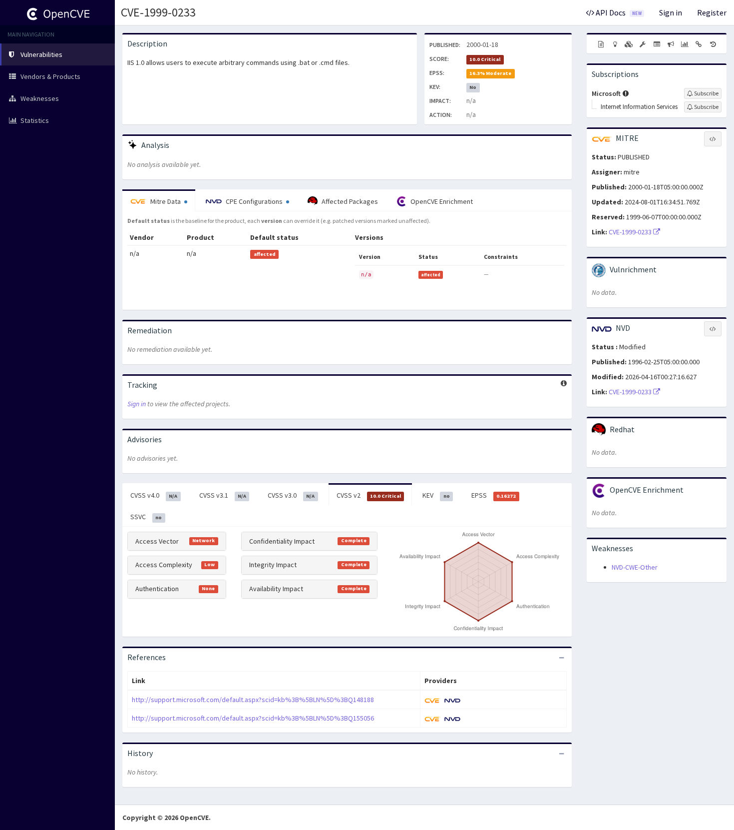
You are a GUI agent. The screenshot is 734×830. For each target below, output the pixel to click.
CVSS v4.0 (153, 495)
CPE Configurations (254, 201)
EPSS (493, 495)
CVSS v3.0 (291, 495)
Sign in (670, 12)
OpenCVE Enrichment (441, 201)
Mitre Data (165, 201)
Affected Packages (349, 201)
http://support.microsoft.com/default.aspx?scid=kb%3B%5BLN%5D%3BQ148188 (253, 699)
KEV (435, 495)
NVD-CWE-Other (635, 567)
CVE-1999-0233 (158, 12)
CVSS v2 (369, 495)
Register (712, 12)
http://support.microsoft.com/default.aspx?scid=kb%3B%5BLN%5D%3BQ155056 (253, 718)
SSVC (146, 516)
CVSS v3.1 (222, 495)
